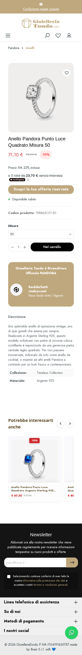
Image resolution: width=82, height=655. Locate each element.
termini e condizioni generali (51, 585)
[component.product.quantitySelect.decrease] (12, 247)
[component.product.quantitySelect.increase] (25, 247)
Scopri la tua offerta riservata (41, 189)
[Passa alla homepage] (41, 23)
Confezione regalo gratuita (41, 9)
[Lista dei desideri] (58, 35)
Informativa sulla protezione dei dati (44, 581)
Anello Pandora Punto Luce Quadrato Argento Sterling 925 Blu (32, 489)
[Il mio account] (69, 35)
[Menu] (8, 35)
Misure (13, 226)
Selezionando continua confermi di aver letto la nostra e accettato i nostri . (41, 580)
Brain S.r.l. (38, 649)
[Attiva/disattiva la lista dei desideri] (67, 73)
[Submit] (72, 562)
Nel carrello (52, 247)
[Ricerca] (47, 35)
